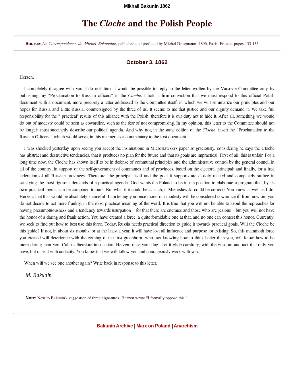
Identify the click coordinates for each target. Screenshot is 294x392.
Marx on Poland (153, 325)
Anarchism (186, 325)
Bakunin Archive (115, 325)
